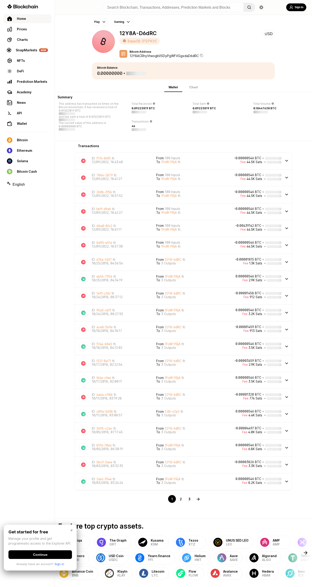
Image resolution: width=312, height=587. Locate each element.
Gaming (119, 21)
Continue (40, 554)
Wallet (173, 87)
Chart (193, 87)
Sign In (299, 7)
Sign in (59, 564)
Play (97, 21)
